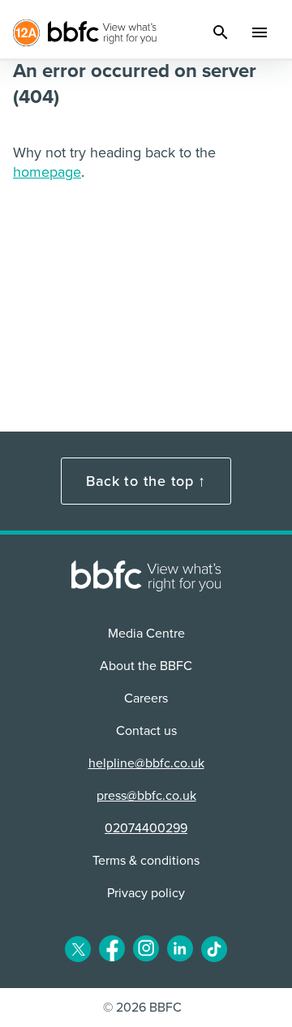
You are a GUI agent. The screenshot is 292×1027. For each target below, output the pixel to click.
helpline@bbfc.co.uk (146, 763)
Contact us (146, 731)
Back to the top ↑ (146, 481)
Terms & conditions (146, 861)
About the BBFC (146, 666)
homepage (47, 172)
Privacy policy (146, 893)
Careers (146, 698)
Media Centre (146, 633)
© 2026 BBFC (142, 1007)
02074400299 (146, 828)
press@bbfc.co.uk (146, 796)
